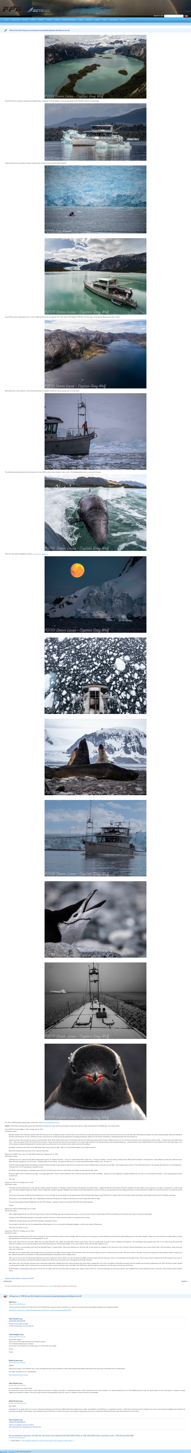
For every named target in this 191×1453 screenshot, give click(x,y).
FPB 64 (24, 20)
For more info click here (40, 554)
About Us (89, 20)
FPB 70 (33, 20)
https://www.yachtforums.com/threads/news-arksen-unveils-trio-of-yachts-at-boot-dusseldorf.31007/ (40, 1310)
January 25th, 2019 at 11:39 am (17, 1385)
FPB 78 (41, 20)
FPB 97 (57, 20)
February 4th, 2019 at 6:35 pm (17, 1421)
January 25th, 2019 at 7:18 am (17, 1362)
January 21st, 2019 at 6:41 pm (17, 1336)
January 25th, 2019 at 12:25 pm (17, 1403)
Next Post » (185, 1281)
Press (105, 20)
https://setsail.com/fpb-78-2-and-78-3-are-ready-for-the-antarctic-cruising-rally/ (46, 1440)
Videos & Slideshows (69, 20)
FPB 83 (49, 20)
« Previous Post (7, 1281)
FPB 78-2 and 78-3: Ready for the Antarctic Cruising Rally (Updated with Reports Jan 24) (39, 30)
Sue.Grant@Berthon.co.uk (51, 1122)
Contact (123, 20)
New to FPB (15, 20)
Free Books (113, 20)
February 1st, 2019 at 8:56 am (17, 1437)
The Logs (51, 1286)
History (97, 20)
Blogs (81, 20)
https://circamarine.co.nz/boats (18, 1375)
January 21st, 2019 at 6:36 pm (17, 1304)
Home (6, 20)
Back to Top (3, 1452)
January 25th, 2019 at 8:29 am (17, 1320)
